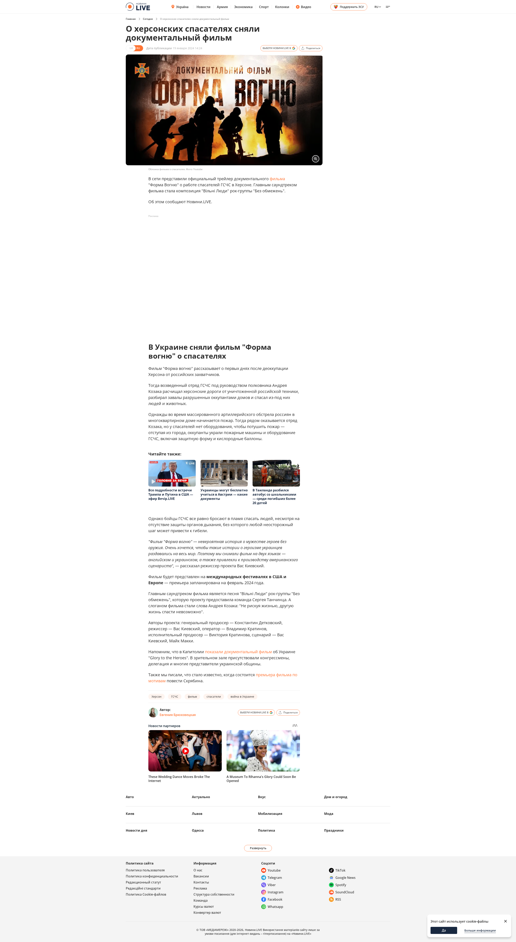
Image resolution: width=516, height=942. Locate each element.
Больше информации (480, 930)
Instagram (275, 892)
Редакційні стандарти (143, 888)
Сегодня (148, 19)
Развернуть (258, 848)
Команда (201, 900)
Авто (130, 797)
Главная (131, 19)
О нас (198, 870)
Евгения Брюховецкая (178, 715)
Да (444, 930)
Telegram (275, 877)
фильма (277, 178)
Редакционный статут (143, 882)
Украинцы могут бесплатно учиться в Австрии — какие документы (224, 494)
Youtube (274, 870)
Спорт (264, 7)
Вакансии (201, 876)
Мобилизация (270, 813)
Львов (197, 813)
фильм (192, 696)
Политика (266, 830)
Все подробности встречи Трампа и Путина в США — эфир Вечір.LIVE (170, 494)
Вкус (262, 797)
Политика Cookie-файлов (146, 894)
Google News (345, 877)
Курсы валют (204, 906)
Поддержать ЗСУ (352, 7)
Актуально (201, 797)
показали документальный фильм (238, 651)
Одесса (198, 830)
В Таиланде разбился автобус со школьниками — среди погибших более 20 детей (274, 496)
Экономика (243, 7)
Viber (272, 885)
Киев (130, 813)
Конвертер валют (207, 912)
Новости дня (136, 830)
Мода (328, 813)
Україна (182, 7)
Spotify (340, 885)
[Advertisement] (221, 228)
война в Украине (242, 696)
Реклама (200, 888)
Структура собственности (214, 894)
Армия (222, 7)
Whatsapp (275, 906)
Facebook (275, 899)
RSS (338, 899)
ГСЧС (174, 696)
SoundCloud (344, 892)
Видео (306, 7)
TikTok (340, 870)
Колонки (282, 7)
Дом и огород (335, 797)
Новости (203, 7)
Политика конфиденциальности (152, 876)
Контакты (201, 882)
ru (376, 7)
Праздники (334, 830)
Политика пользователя (145, 870)
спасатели (214, 696)
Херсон (156, 696)
